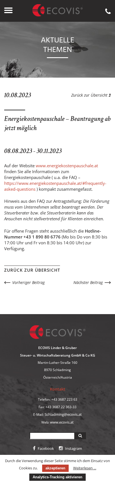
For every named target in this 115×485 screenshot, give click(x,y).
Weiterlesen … (84, 467)
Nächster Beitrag (88, 282)
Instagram (73, 448)
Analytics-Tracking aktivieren (57, 477)
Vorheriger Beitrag (28, 282)
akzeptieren (55, 468)
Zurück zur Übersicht (90, 95)
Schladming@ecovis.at (63, 414)
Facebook (45, 448)
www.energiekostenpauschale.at (67, 165)
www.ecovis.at (62, 422)
